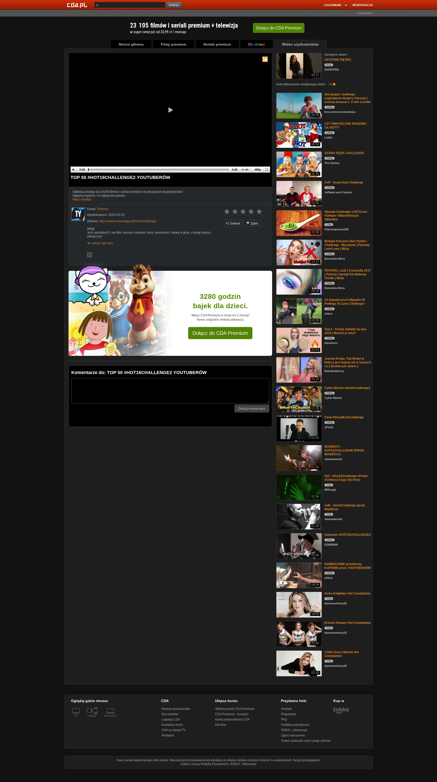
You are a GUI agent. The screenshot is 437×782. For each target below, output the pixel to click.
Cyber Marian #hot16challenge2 (347, 388)
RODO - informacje (294, 730)
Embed (234, 223)
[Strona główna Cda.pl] (78, 5)
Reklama (168, 735)
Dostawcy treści (172, 725)
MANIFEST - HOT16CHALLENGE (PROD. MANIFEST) (344, 450)
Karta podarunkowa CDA (232, 719)
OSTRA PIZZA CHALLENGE (344, 153)
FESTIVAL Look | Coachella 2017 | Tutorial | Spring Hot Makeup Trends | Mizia (347, 274)
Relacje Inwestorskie (176, 709)
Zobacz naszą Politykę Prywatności (205, 764)
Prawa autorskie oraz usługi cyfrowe (306, 741)
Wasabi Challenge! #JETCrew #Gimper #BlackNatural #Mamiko (345, 215)
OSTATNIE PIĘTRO (337, 59)
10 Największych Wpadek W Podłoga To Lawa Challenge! (344, 301)
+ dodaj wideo (364, 13)
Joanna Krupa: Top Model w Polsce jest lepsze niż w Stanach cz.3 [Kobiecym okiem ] (347, 362)
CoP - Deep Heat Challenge (343, 182)
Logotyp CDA (171, 719)
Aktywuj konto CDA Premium (234, 709)
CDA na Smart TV (174, 730)
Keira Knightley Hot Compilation (347, 593)
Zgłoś (254, 223)
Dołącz (278, 28)
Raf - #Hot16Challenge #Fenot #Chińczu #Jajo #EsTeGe (345, 478)
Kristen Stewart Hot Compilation (347, 623)
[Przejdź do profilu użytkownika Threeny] (78, 214)
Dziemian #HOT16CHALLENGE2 (347, 535)
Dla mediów (170, 714)
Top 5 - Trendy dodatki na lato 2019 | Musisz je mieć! (345, 331)
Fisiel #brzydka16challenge (344, 417)
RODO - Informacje (243, 764)
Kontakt (286, 709)
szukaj (174, 5)
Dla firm (220, 725)
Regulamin (288, 714)
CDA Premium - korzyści (231, 714)
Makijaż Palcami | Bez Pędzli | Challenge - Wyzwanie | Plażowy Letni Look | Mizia (347, 245)
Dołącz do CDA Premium (220, 333)
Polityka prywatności (295, 725)
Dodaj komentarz (252, 408)
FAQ (284, 719)
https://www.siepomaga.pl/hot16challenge (127, 221)
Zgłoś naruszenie (293, 735)
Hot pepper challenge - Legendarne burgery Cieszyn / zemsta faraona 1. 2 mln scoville (347, 98)
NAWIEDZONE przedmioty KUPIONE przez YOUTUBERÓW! (347, 566)
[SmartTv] (96, 719)
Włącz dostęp (82, 199)
